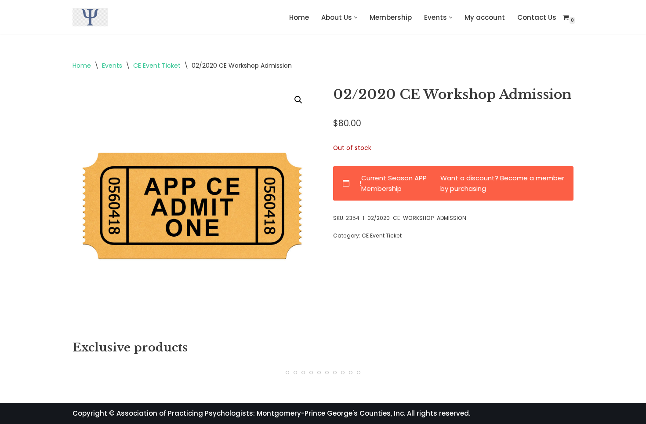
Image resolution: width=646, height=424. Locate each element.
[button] (355, 17)
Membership (391, 17)
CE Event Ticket (157, 65)
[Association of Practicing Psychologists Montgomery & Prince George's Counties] (90, 17)
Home (299, 17)
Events (112, 65)
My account (485, 17)
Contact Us (536, 17)
